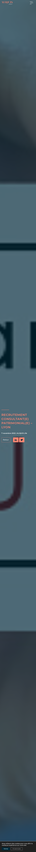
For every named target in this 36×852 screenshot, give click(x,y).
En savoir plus (17, 849)
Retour (6, 440)
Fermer (6, 849)
